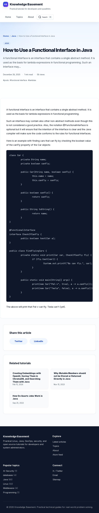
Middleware (10, 488)
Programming (11, 492)
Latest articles (59, 442)
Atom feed (58, 454)
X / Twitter (58, 471)
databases (9, 475)
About (31, 17)
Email (55, 475)
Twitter (18, 341)
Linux (8, 484)
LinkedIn (38, 341)
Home (8, 17)
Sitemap (56, 479)
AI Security (10, 471)
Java (13, 36)
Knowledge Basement (16, 436)
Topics (19, 17)
